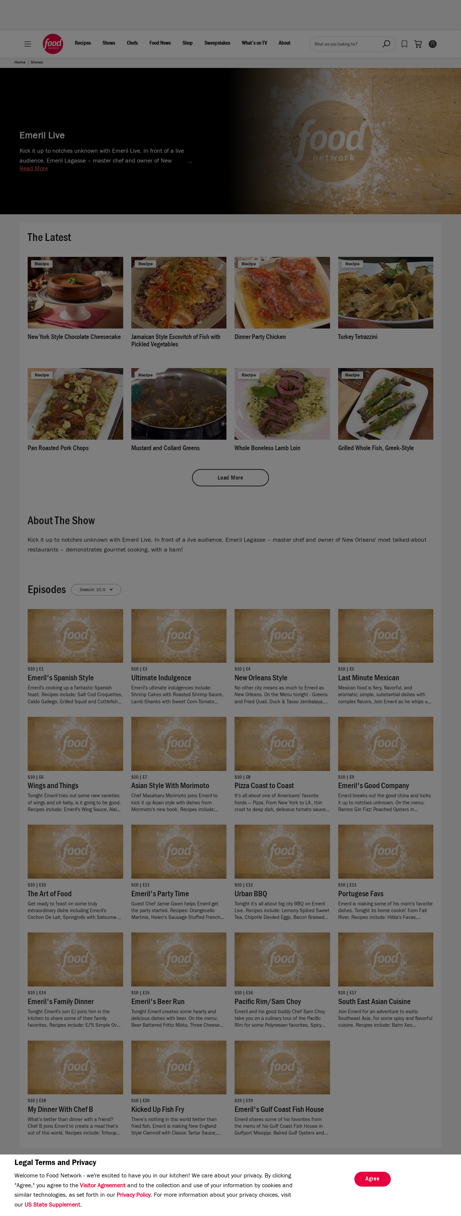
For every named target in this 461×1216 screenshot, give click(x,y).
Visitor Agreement (103, 1186)
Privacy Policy (134, 1196)
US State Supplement (52, 1205)
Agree (372, 1179)
